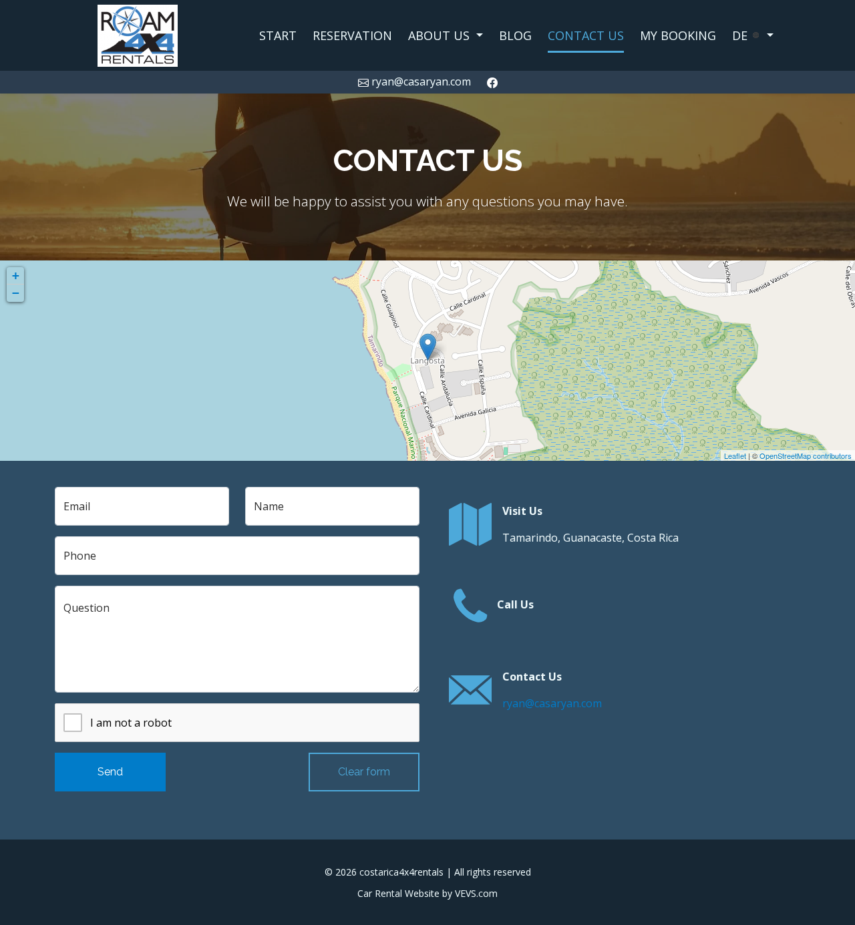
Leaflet (735, 455)
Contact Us (586, 35)
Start (278, 35)
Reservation (352, 35)
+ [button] (15, 275)
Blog (515, 35)
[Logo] (138, 34)
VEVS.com (476, 893)
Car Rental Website (398, 893)
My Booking (678, 35)
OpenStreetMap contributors (805, 455)
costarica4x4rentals (401, 872)
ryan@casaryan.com (552, 703)
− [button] (15, 293)
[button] (445, 35)
